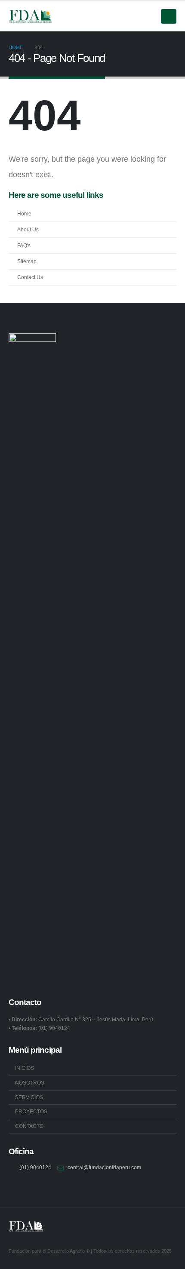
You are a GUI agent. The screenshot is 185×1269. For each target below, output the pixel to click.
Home (24, 213)
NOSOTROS (29, 1082)
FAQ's (24, 245)
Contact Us (30, 277)
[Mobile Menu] (168, 16)
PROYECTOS (31, 1111)
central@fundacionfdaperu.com (104, 1167)
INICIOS (24, 1068)
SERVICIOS (29, 1097)
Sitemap (27, 261)
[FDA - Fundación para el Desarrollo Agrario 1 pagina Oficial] (30, 16)
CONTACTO (29, 1126)
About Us (28, 229)
